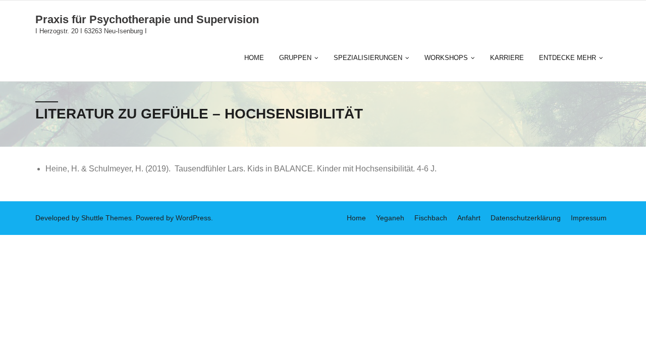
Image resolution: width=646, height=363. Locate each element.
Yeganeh (390, 218)
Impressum (589, 218)
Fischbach (430, 218)
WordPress (193, 218)
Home (356, 218)
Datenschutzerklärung (526, 218)
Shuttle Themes (106, 218)
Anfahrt (468, 218)
